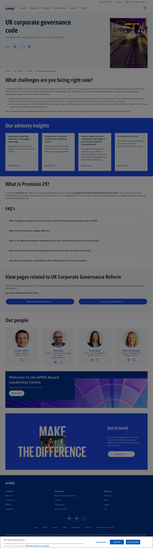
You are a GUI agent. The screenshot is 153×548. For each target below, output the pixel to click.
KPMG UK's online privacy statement (37, 546)
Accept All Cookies (133, 542)
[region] (76, 542)
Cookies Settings (101, 542)
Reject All (117, 542)
